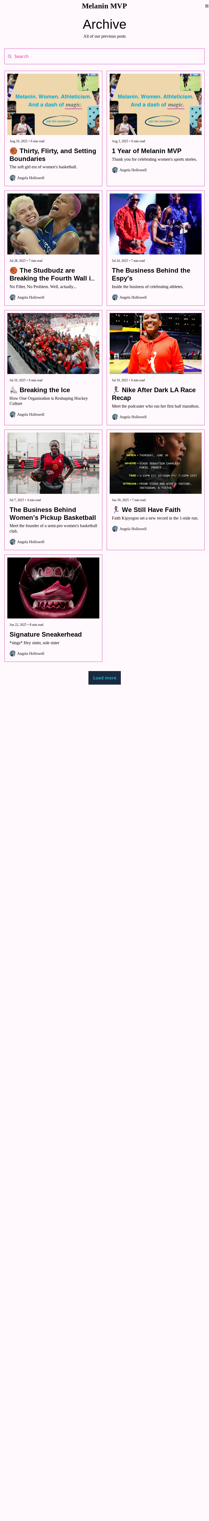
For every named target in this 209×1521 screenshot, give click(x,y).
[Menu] (207, 6)
